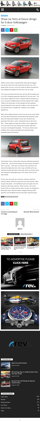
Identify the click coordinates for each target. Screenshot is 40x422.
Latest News (8, 13)
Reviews (3, 399)
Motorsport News (5, 402)
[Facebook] (3, 30)
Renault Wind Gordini (31, 212)
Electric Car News (6, 408)
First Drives (4, 405)
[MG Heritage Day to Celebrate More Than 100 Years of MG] (7, 241)
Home (2, 13)
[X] (7, 30)
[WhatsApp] (15, 30)
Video (2, 410)
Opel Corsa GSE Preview (19, 363)
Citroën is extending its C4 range (9, 213)
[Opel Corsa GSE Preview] (5, 365)
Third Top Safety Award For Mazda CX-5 (32, 247)
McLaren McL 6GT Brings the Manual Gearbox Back (20, 248)
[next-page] (21, 252)
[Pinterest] (11, 30)
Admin (4, 25)
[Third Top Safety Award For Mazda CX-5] (33, 241)
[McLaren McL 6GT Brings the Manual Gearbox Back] (20, 241)
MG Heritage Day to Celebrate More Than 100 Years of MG (6, 248)
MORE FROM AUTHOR (26, 234)
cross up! (8, 196)
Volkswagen (14, 196)
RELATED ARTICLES (13, 234)
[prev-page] (19, 252)
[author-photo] (20, 222)
